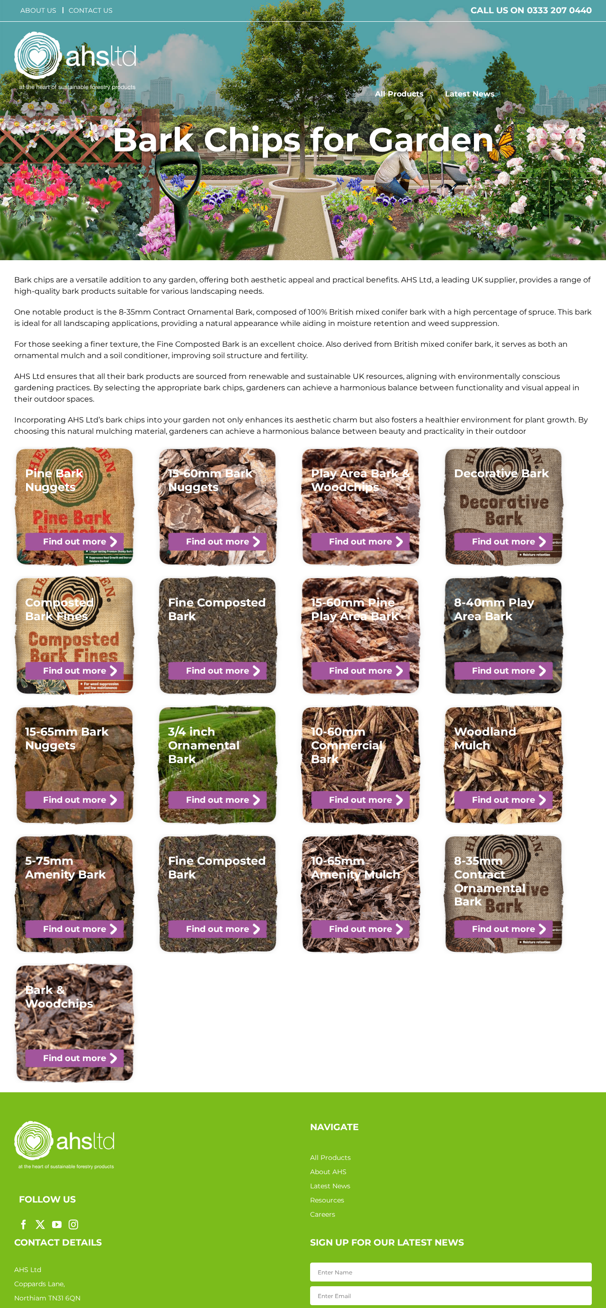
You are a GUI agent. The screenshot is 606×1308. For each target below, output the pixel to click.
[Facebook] (23, 1224)
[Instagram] (73, 1224)
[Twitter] (40, 1224)
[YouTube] (57, 1224)
